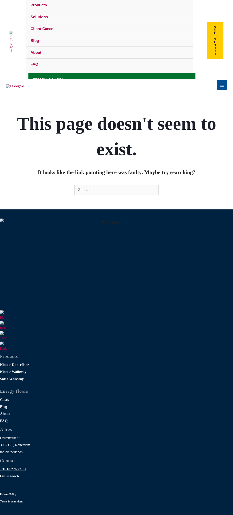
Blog (34, 41)
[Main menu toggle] (222, 85)
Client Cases (41, 29)
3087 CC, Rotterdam (15, 445)
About (35, 52)
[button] (215, 40)
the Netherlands (11, 452)
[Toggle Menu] (183, 16)
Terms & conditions (11, 501)
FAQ (34, 64)
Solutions (39, 17)
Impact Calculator (48, 78)
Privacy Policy (8, 494)
